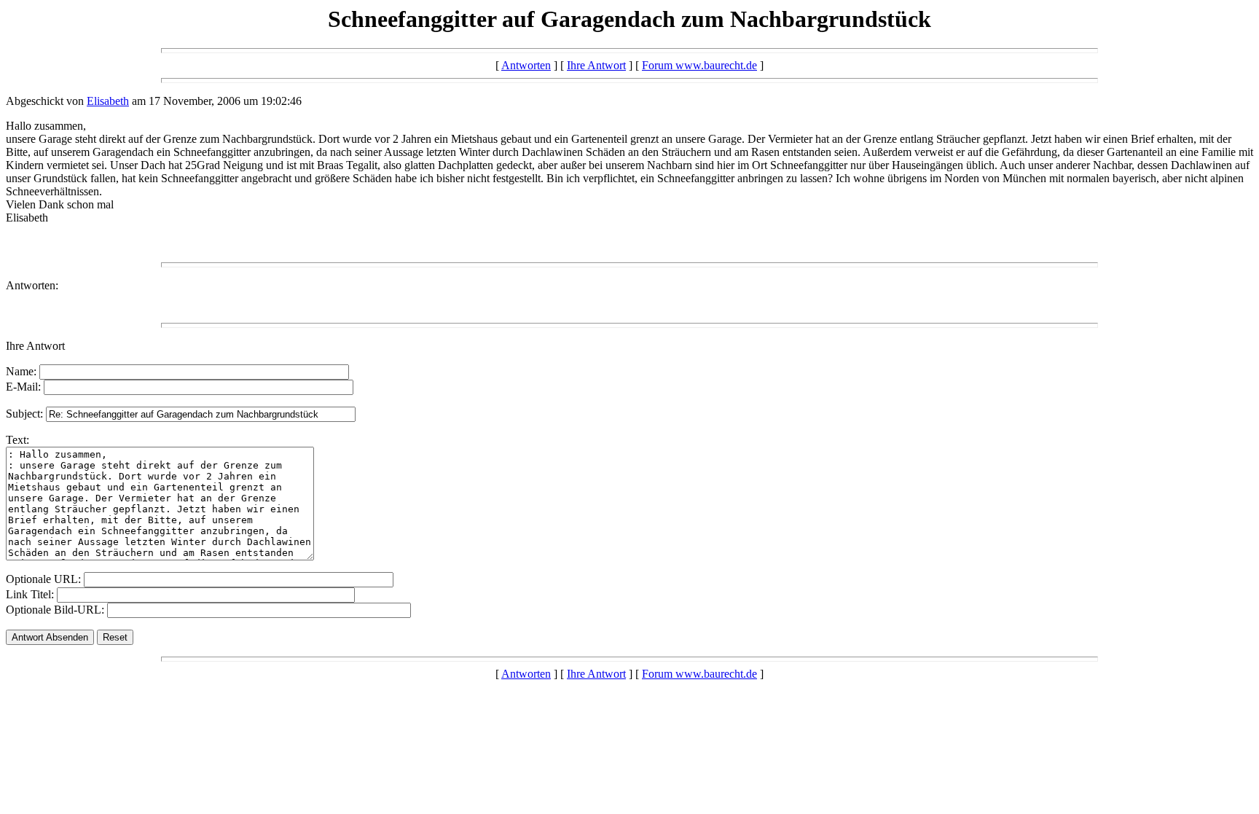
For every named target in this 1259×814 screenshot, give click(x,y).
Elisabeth (108, 101)
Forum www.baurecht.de (699, 65)
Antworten (526, 65)
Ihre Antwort (596, 65)
